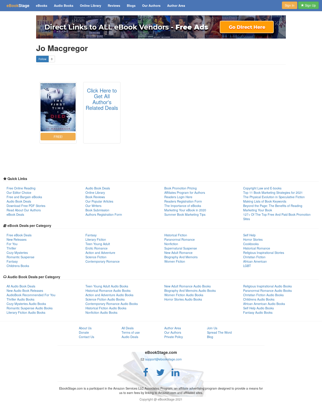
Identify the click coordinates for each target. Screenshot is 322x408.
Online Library (90, 5)
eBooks (41, 5)
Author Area (176, 5)
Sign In (289, 5)
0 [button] (52, 59)
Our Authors (151, 5)
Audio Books (63, 5)
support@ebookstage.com (163, 359)
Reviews (114, 5)
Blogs (131, 5)
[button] (58, 136)
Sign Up (310, 5)
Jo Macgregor (62, 48)
